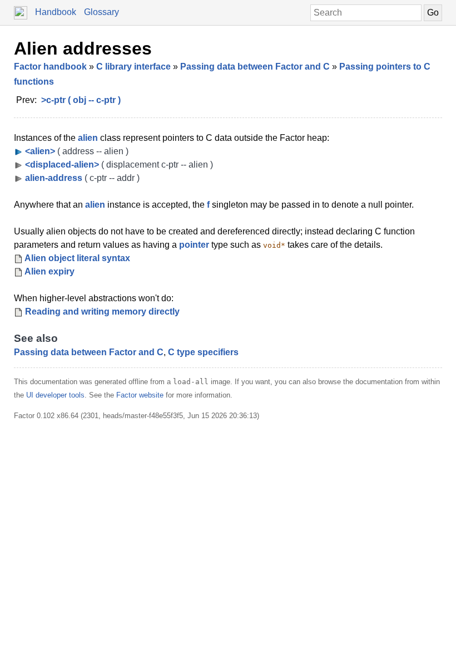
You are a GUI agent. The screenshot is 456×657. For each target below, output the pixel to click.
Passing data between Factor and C (255, 66)
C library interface (133, 66)
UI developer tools (55, 395)
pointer (194, 244)
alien (88, 138)
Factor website (139, 395)
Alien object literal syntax (77, 258)
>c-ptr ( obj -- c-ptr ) (81, 100)
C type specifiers (203, 352)
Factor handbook (50, 66)
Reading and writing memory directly (102, 311)
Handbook (55, 12)
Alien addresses (83, 48)
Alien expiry (49, 271)
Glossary (101, 12)
